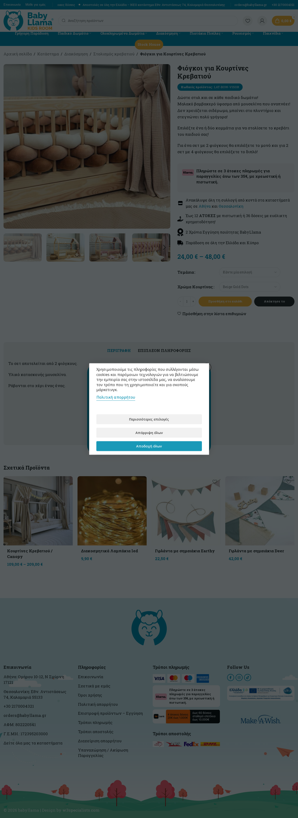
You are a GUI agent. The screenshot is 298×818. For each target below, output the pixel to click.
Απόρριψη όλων (149, 432)
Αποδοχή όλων (149, 446)
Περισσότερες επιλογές (149, 419)
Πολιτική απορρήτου (115, 397)
